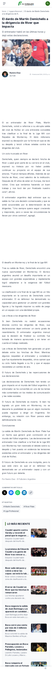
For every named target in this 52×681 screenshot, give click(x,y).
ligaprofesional (15, 11)
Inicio (4, 11)
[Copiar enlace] (30, 492)
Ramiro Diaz (15, 73)
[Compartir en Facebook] (11, 492)
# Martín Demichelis (12, 506)
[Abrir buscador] (47, 3)
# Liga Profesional (11, 511)
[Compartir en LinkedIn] (24, 492)
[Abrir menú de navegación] (4, 3)
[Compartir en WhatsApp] (17, 492)
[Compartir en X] (4, 492)
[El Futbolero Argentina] (26, 4)
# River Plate (29, 506)
